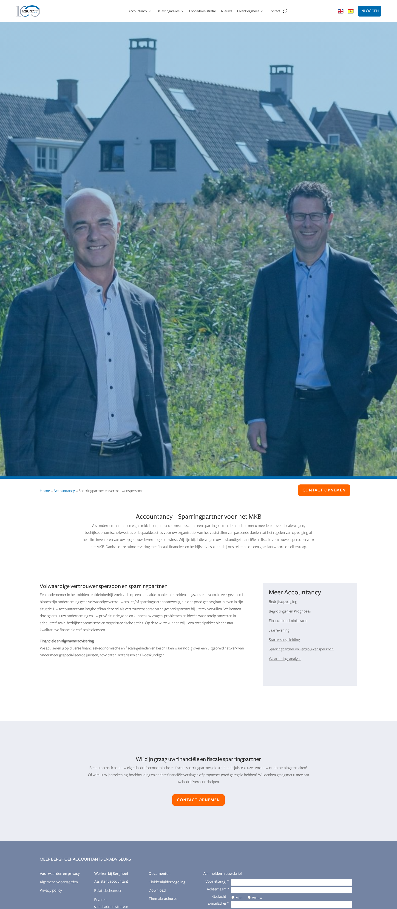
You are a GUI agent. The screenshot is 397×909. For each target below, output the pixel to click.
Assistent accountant (111, 881)
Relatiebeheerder (108, 891)
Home (45, 491)
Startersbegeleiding (284, 640)
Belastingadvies (168, 11)
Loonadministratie (202, 11)
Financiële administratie (288, 621)
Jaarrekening (279, 630)
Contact (274, 11)
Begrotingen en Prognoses (290, 611)
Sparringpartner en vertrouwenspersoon (301, 649)
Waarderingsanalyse (285, 659)
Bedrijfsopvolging (283, 602)
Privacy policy (51, 890)
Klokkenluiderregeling (167, 882)
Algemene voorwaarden (59, 882)
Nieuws (226, 11)
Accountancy (137, 11)
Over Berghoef (248, 11)
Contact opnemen (324, 490)
